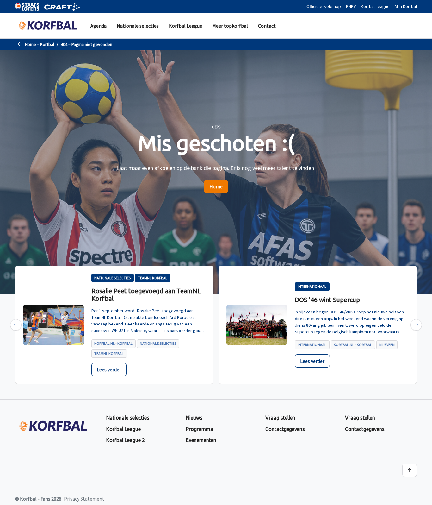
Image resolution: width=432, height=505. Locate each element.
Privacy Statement (84, 499)
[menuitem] (98, 25)
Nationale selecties (138, 25)
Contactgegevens (285, 429)
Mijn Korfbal (406, 6)
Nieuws (194, 417)
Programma (199, 429)
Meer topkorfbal (230, 25)
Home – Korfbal (39, 44)
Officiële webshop (323, 6)
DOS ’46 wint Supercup (327, 299)
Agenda (98, 25)
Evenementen (201, 440)
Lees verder (109, 369)
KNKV (351, 6)
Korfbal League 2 (125, 440)
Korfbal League (375, 6)
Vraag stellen (280, 417)
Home (216, 186)
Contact (267, 25)
